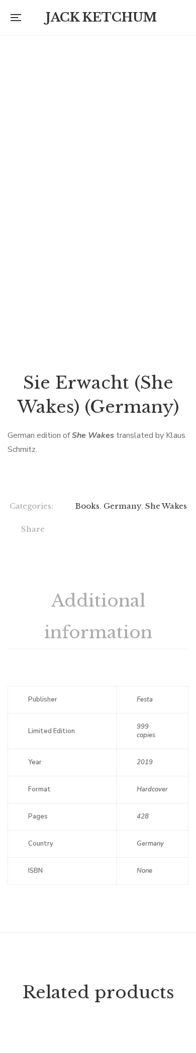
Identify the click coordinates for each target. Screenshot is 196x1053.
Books (87, 506)
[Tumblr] (152, 530)
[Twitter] (90, 530)
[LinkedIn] (131, 530)
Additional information (98, 616)
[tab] (98, 617)
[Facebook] (69, 530)
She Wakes (166, 506)
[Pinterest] (172, 530)
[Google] (111, 530)
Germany (122, 506)
